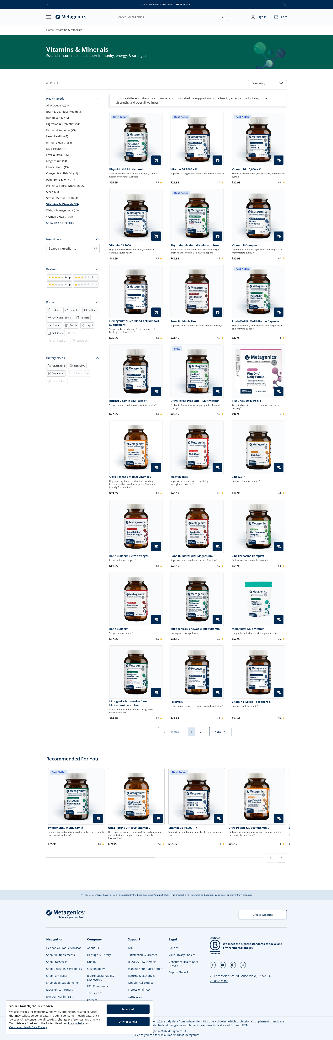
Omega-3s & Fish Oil (62, 173)
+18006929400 (219, 981)
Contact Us (135, 996)
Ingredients (53, 239)
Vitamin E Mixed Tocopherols (251, 702)
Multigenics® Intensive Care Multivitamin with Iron (128, 703)
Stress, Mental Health (62, 198)
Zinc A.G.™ (239, 477)
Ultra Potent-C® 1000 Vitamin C (130, 477)
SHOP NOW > (183, 4)
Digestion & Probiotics (63, 124)
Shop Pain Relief (56, 975)
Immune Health (59, 142)
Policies (173, 948)
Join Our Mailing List (59, 996)
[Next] (281, 858)
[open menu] (48, 17)
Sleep (52, 192)
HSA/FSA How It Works (142, 962)
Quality (91, 962)
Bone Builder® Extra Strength (129, 556)
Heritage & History (99, 955)
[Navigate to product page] (135, 215)
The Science (95, 993)
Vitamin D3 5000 (120, 245)
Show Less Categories (60, 223)
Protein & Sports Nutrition (65, 186)
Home (50, 30)
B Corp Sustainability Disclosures (100, 977)
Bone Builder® (119, 629)
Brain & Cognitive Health (64, 111)
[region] (79, 1017)
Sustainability (96, 969)
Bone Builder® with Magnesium (192, 556)
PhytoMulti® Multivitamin (126, 169)
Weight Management (62, 210)
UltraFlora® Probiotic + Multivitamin (195, 401)
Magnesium (56, 161)
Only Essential (128, 1021)
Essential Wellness (61, 130)
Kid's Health (56, 148)
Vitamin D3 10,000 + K (246, 169)
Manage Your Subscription (145, 969)
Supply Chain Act (180, 972)
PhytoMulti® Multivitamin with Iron (195, 245)
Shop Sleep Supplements (62, 982)
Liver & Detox (57, 155)
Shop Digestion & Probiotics (64, 969)
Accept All (128, 1009)
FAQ (130, 948)
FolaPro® (177, 702)
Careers (92, 1000)
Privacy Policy (76, 1023)
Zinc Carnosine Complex (248, 556)
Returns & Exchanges (141, 975)
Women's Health (59, 216)
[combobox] (267, 83)
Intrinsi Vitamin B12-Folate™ (128, 401)
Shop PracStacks (56, 962)
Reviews (51, 269)
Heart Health (57, 136)
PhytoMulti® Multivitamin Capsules (255, 321)
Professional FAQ (139, 989)
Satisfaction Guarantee (142, 955)
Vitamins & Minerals (62, 204)
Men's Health (57, 167)
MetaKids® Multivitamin (248, 629)
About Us (93, 948)
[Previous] (270, 858)
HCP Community (97, 986)
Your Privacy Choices (182, 955)
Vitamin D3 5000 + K (184, 169)
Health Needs (55, 98)
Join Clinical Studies (140, 982)
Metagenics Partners (59, 989)
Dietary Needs (55, 358)
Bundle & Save (57, 118)
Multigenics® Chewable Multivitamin (195, 629)
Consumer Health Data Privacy (183, 963)
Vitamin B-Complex (244, 245)
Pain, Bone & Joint (60, 179)
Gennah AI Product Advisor (63, 948)
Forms (50, 302)
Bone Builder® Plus (183, 321)
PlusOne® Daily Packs (246, 401)
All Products (57, 105)
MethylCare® (179, 477)
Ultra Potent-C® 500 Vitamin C (249, 828)
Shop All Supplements (60, 955)
